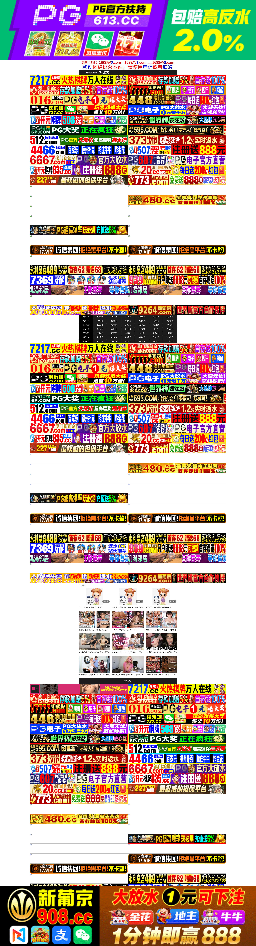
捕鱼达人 (100, 329)
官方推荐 (86, 329)
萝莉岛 (170, 333)
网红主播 (114, 317)
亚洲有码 (142, 317)
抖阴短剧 (156, 341)
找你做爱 (128, 325)
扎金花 (156, 329)
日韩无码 (170, 341)
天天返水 (170, 329)
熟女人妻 (114, 337)
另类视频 (170, 321)
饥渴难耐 (114, 325)
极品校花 (142, 341)
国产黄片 (100, 337)
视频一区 (86, 317)
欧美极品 (156, 317)
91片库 (142, 333)
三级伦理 (100, 321)
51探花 (128, 333)
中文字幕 (114, 321)
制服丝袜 (156, 321)
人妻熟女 (142, 321)
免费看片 (86, 341)
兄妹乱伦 (114, 341)
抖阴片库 (86, 337)
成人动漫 (170, 317)
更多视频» (128, 681)
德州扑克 (128, 329)
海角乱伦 (156, 337)
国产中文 (100, 341)
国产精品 (100, 317)
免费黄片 (128, 337)
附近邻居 (100, 325)
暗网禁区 (142, 337)
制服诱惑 (170, 337)
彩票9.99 (142, 329)
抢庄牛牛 (114, 329)
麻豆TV (114, 333)
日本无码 (128, 317)
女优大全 (156, 333)
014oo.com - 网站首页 (97, 72)
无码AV (86, 333)
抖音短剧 (100, 333)
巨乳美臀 (128, 321)
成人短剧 (128, 341)
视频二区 (86, 321)
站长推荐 (86, 325)
